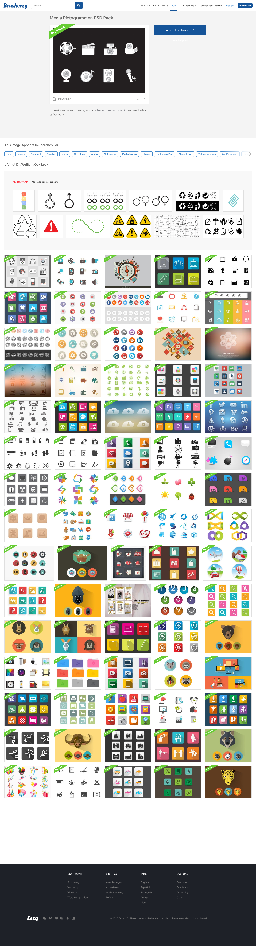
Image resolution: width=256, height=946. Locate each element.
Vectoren (145, 5)
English (145, 882)
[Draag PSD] (228, 636)
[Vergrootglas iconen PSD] (228, 600)
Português (146, 892)
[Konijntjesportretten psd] (27, 636)
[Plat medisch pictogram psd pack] (128, 563)
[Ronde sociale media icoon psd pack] (128, 307)
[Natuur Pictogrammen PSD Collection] (178, 489)
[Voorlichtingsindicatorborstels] (27, 453)
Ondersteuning (114, 892)
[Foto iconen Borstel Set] (27, 673)
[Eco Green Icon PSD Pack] (128, 380)
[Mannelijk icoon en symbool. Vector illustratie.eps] (59, 201)
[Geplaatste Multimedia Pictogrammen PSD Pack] (178, 271)
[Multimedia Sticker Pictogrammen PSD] (78, 380)
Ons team (182, 887)
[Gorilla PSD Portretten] (78, 600)
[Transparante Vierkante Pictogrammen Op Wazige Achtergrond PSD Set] (27, 380)
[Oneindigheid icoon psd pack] (228, 525)
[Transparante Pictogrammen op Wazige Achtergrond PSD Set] (228, 344)
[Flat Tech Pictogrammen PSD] (228, 673)
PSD (173, 5)
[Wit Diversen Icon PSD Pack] (27, 489)
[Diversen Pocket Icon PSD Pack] (228, 489)
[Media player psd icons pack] (228, 307)
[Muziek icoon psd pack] (29, 563)
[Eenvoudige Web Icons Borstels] (178, 307)
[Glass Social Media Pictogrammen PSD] (228, 416)
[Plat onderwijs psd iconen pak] (128, 709)
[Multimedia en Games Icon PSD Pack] (27, 307)
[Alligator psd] (82, 563)
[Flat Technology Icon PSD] (128, 673)
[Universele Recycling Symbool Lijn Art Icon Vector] (24, 227)
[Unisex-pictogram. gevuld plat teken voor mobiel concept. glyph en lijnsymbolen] (150, 201)
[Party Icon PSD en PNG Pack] (27, 782)
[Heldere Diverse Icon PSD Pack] (178, 380)
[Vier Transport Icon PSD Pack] (227, 563)
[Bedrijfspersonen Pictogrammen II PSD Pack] (178, 745)
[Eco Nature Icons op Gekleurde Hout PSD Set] (178, 782)
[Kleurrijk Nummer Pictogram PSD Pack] (178, 600)
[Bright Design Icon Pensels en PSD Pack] (27, 709)
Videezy (72, 892)
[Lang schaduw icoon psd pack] (128, 453)
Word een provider (78, 897)
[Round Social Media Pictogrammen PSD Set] (128, 344)
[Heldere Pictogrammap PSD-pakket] (78, 673)
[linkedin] (73, 918)
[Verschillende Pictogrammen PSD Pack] (128, 636)
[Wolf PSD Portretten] (228, 745)
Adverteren (112, 887)
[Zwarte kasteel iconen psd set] (128, 745)
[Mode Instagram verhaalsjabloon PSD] (128, 600)
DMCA (110, 897)
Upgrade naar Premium (211, 5)
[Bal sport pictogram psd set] (27, 745)
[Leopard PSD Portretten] (228, 782)
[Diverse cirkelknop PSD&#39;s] (78, 344)
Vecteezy (72, 887)
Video (165, 5)
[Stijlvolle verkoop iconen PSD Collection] (128, 525)
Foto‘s (156, 5)
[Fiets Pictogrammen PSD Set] (27, 600)
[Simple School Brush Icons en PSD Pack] (78, 782)
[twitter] (50, 918)
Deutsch (145, 897)
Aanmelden (245, 5)
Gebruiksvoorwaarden (177, 918)
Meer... (144, 902)
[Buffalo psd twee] (78, 745)
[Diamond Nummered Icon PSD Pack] (128, 489)
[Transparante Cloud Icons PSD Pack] (128, 416)
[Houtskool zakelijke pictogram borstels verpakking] (78, 453)
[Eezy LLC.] (32, 918)
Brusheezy (73, 882)
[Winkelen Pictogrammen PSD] (78, 525)
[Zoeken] (79, 5)
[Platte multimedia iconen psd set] (27, 271)
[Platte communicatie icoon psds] (228, 380)
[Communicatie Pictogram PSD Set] (78, 416)
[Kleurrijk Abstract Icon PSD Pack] (78, 489)
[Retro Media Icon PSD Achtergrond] (178, 344)
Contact (181, 897)
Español (145, 887)
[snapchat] (67, 918)
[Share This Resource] (144, 99)
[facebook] (44, 918)
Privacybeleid (199, 918)
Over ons (182, 882)
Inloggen (230, 5)
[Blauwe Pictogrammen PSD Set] (178, 525)
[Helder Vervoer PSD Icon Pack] (128, 782)
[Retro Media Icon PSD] (128, 271)
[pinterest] (56, 918)
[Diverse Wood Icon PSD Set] (27, 525)
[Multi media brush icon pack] (27, 416)
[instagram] (61, 918)
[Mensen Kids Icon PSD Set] (228, 709)
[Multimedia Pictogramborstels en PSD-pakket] (78, 271)
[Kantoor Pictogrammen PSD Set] (178, 709)
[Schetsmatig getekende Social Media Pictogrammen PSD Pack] (27, 344)
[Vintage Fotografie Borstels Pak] (178, 453)
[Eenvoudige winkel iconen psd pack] (174, 563)
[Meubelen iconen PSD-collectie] (78, 709)
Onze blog (183, 892)
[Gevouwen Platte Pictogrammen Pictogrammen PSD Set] (178, 636)
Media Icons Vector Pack (111, 110)
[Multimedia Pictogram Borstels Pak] (228, 271)
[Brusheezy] (15, 6)
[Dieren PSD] (178, 673)
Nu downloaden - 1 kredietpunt (181, 31)
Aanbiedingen (114, 882)
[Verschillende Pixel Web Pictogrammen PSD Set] (178, 416)
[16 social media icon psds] (78, 307)
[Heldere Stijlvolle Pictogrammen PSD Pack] (228, 453)
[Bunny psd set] (78, 636)
